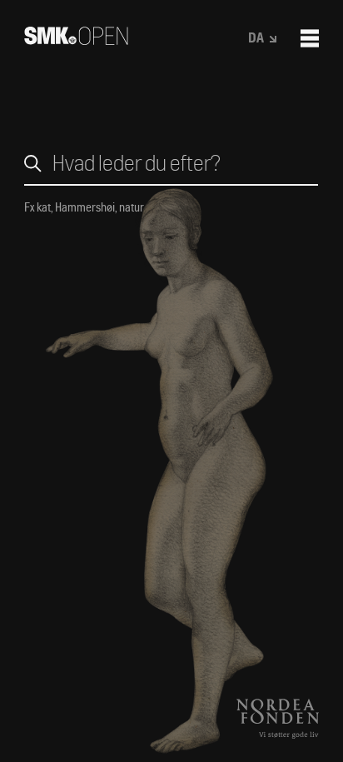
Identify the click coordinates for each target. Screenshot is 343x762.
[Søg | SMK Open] (76, 39)
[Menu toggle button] (309, 38)
